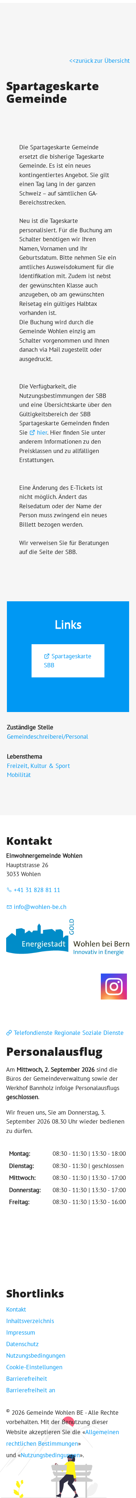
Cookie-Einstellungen (34, 1367)
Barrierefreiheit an (30, 1390)
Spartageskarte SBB (67, 660)
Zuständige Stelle (30, 727)
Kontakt (16, 1309)
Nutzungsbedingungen (35, 1355)
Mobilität (19, 775)
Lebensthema (24, 756)
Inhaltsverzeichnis (30, 1321)
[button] (114, 987)
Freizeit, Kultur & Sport (38, 766)
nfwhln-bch (41, 907)
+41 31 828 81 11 (37, 890)
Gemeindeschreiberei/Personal (47, 737)
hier (42, 432)
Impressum (20, 1332)
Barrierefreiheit (26, 1379)
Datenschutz (22, 1344)
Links (68, 624)
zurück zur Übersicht (103, 61)
